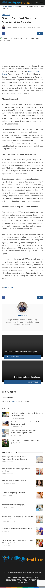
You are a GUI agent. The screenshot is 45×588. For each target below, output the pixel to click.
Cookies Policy (32, 577)
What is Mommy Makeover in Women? (15, 481)
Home (5, 6)
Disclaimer (11, 580)
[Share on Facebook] (3, 33)
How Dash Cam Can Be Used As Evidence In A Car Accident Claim (27, 414)
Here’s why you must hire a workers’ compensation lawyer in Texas (23, 432)
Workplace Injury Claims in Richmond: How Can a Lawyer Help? (26, 423)
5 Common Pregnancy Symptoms (13, 493)
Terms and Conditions (15, 577)
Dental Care (13, 6)
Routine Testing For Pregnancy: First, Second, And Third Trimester (18, 518)
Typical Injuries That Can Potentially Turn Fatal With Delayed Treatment (18, 542)
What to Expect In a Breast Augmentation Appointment (16, 470)
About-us (35, 580)
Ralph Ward (12, 27)
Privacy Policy (23, 580)
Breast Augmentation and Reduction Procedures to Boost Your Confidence (15, 458)
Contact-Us (23, 583)
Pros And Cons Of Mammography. (13, 504)
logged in (14, 401)
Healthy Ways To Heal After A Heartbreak (25, 440)
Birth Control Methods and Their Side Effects (17, 528)
